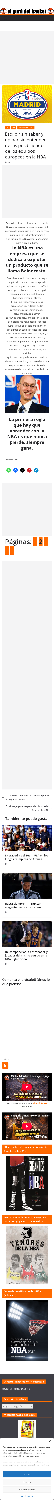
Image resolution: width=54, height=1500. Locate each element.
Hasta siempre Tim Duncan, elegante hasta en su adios (23, 905)
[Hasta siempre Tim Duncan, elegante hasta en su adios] (27, 875)
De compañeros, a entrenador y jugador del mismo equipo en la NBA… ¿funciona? (26, 955)
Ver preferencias (27, 1489)
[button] (49, 1441)
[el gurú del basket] (27, 9)
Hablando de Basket (26, 128)
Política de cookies (26, 1496)
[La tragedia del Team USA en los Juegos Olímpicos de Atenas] (27, 827)
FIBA (13, 128)
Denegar (27, 1482)
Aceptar (27, 1474)
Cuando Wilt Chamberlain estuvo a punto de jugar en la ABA (27, 797)
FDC (7, 128)
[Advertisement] (27, 57)
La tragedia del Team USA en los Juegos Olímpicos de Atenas (26, 857)
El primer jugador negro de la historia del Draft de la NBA (27, 808)
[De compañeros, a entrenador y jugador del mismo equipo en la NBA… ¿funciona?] (27, 923)
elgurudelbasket (40, 1103)
